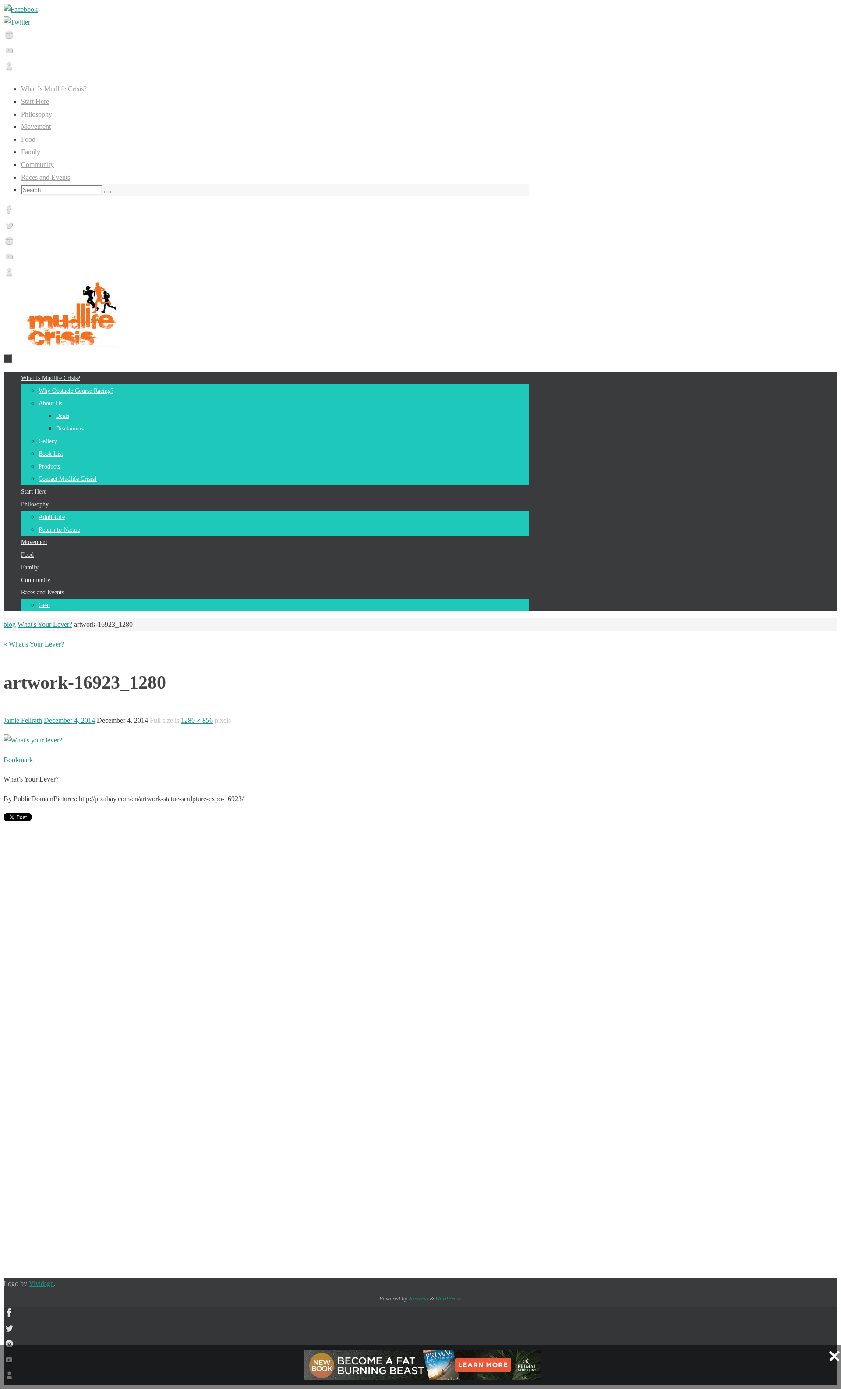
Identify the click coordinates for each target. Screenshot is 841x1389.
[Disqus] (266, 935)
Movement (36, 126)
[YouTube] (9, 53)
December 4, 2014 (69, 720)
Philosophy (36, 114)
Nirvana (418, 1298)
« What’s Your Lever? (34, 644)
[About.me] (9, 69)
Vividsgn (41, 1283)
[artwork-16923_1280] (33, 740)
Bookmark (18, 760)
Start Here (35, 101)
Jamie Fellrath (23, 720)
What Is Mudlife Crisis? (54, 88)
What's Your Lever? (45, 624)
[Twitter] (17, 22)
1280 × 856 (197, 720)
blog (10, 624)
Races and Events (45, 177)
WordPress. (448, 1298)
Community (37, 164)
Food (28, 139)
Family (30, 152)
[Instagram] (9, 38)
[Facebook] (21, 9)
